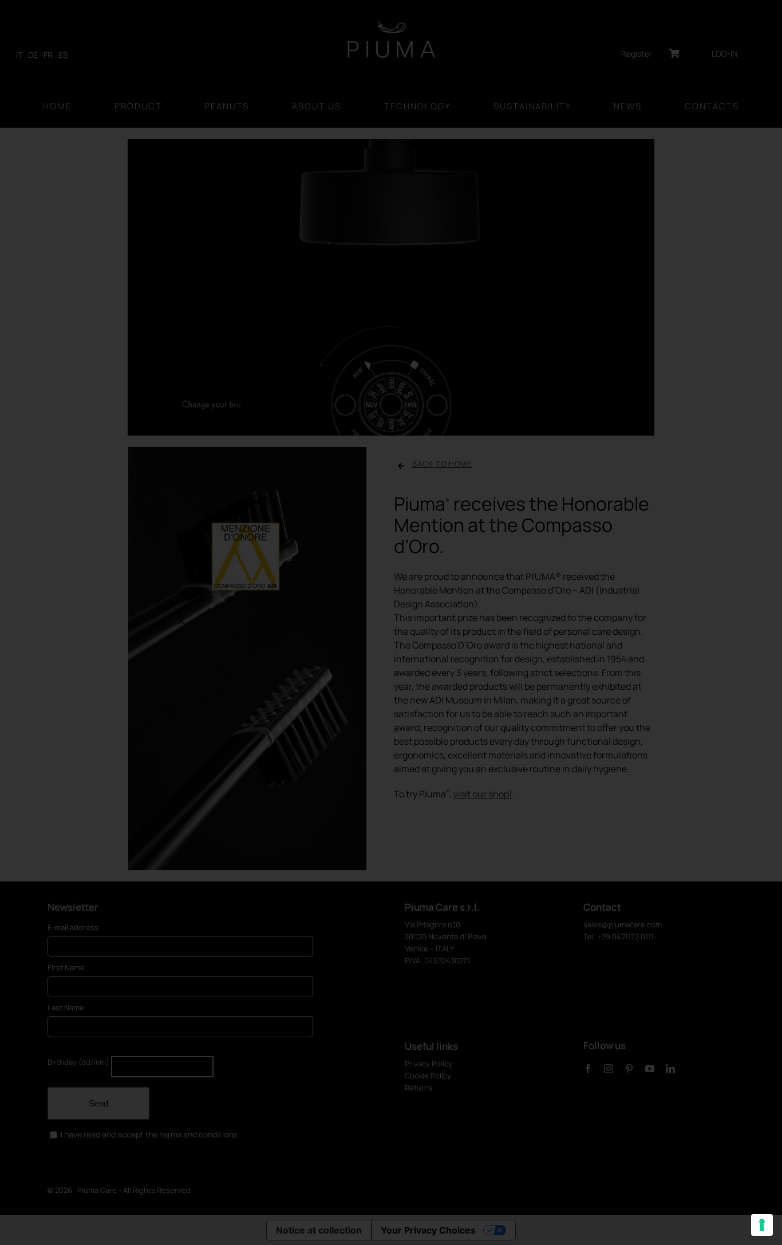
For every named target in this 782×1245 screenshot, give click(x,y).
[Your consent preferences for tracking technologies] (762, 1225)
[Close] (181, 621)
